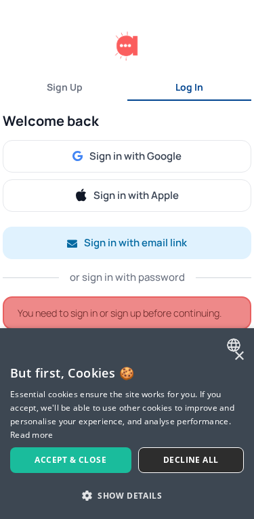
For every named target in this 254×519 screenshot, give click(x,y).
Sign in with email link (135, 242)
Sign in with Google (135, 156)
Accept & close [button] (70, 460)
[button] (127, 495)
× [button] (239, 356)
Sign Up (65, 87)
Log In (189, 87)
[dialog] (127, 423)
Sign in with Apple (136, 195)
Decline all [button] (190, 460)
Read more (32, 435)
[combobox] (235, 345)
